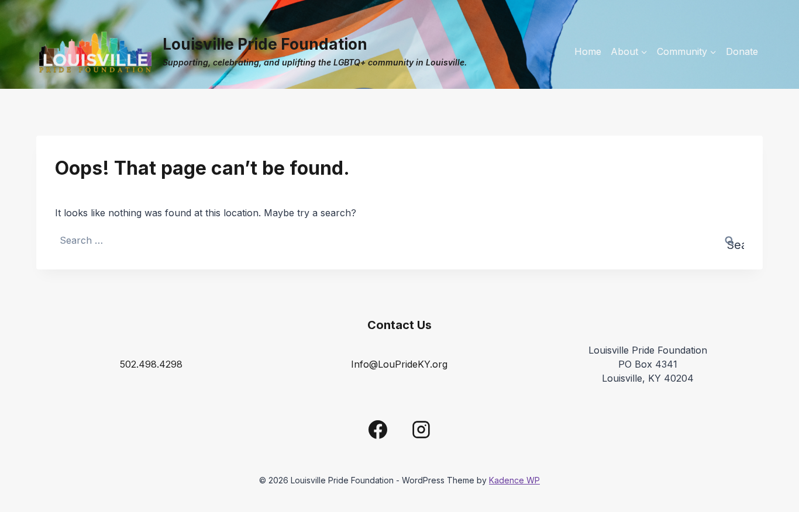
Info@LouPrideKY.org (399, 364)
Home (587, 51)
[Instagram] (421, 429)
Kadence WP (514, 480)
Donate (742, 51)
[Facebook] (378, 429)
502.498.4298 (151, 364)
